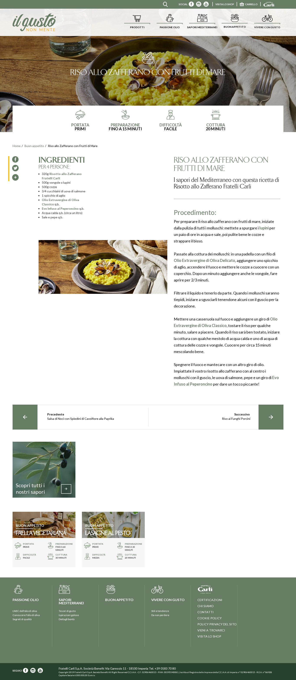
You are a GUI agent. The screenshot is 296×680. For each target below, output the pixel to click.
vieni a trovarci (211, 630)
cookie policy (209, 618)
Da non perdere (160, 615)
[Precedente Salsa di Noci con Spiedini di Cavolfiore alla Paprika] (25, 417)
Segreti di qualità (22, 619)
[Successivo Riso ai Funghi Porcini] (271, 417)
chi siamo (205, 606)
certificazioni (209, 600)
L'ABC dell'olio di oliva (25, 611)
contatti (205, 612)
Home (17, 146)
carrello (251, 4)
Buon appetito (34, 146)
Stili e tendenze (160, 611)
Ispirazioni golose (69, 615)
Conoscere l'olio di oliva (26, 615)
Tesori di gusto (67, 611)
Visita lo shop (209, 636)
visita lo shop (224, 4)
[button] (137, 22)
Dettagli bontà (67, 619)
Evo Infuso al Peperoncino (60, 208)
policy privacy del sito (217, 624)
